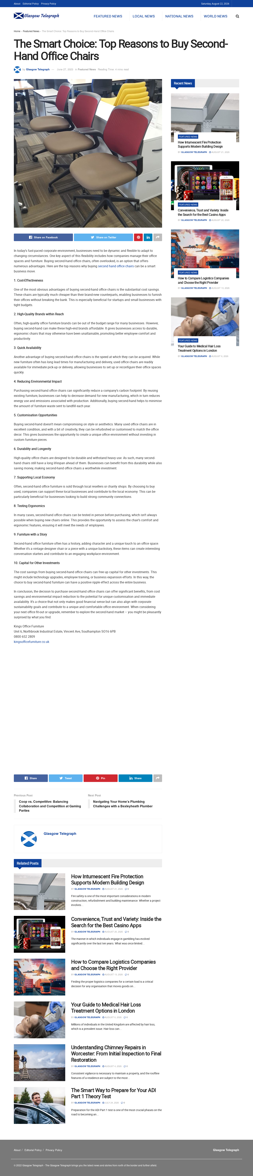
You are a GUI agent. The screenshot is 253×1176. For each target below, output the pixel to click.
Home (17, 31)
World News (215, 16)
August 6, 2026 (113, 1017)
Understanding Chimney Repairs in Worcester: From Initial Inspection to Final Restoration (116, 1053)
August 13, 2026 (113, 974)
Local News (144, 16)
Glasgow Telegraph (38, 69)
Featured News (108, 16)
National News (179, 16)
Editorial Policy (31, 3)
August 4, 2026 (113, 1066)
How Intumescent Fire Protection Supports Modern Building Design (107, 879)
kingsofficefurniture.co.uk (31, 642)
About (17, 3)
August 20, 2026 (113, 931)
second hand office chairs (116, 266)
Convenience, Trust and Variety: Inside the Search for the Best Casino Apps (116, 922)
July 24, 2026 (111, 1102)
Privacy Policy (48, 3)
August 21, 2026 (113, 888)
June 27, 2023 (65, 69)
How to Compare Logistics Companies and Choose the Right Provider (113, 964)
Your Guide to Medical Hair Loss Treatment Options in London (106, 1007)
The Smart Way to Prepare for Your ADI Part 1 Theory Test (113, 1093)
